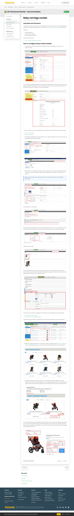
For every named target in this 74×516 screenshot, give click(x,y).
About (59, 492)
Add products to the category (31, 315)
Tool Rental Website (8, 493)
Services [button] (36, 2)
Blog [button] (48, 2)
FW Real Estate (20, 492)
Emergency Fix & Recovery (36, 500)
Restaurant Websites (49, 493)
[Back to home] (9, 3)
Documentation (10, 7)
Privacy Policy (60, 500)
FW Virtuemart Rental (21, 7)
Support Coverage (61, 499)
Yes (60, 460)
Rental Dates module (10, 36)
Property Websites (48, 492)
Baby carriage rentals (10, 22)
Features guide (9, 26)
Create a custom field (29, 132)
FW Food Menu (20, 493)
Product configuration (10, 28)
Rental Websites (48, 497)
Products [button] (29, 2)
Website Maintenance (35, 498)
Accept (59, 514)
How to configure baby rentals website (33, 40)
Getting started (9, 16)
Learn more (68, 514)
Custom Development (49, 499)
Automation (43, 2)
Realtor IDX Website (8, 492)
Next (67, 467)
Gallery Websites (48, 495)
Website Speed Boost (35, 496)
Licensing (60, 497)
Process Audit (7, 498)
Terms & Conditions (62, 493)
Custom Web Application (36, 492)
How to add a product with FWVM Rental (33, 316)
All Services (33, 502)
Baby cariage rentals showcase (52, 27)
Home (5, 7)
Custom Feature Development (34, 494)
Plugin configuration (10, 33)
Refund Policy (60, 495)
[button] (58, 3)
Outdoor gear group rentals (12, 21)
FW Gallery (20, 495)
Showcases (23, 478)
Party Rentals (9, 24)
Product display (9, 34)
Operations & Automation (50, 500)
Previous (24, 467)
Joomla (15, 7)
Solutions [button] (23, 2)
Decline (63, 514)
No (65, 460)
